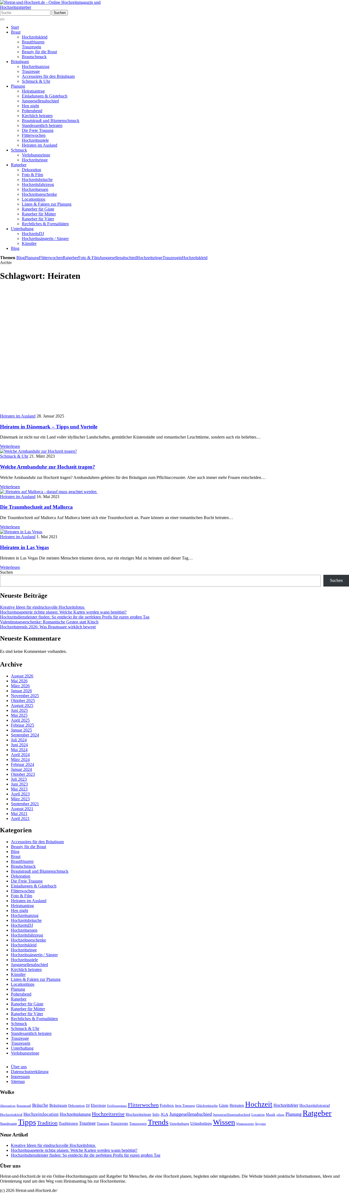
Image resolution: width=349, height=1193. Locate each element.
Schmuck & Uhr (36, 81)
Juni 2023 (19, 784)
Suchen (60, 13)
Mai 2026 (19, 681)
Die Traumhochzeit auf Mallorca (36, 507)
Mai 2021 (19, 813)
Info (156, 1114)
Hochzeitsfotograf (314, 1105)
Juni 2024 (19, 744)
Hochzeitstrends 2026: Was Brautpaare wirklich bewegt (48, 626)
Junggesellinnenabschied (231, 1115)
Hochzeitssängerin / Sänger (45, 238)
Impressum (20, 1076)
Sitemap (18, 1081)
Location (258, 1115)
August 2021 (22, 808)
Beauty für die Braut (39, 51)
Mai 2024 (19, 749)
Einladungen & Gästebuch (44, 96)
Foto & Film (32, 174)
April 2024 (20, 754)
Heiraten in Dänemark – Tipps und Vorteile (48, 427)
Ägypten (260, 1123)
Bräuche (40, 1105)
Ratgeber (18, 164)
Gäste (223, 1105)
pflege (280, 1114)
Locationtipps (33, 199)
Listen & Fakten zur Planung (46, 204)
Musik (270, 1115)
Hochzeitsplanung (75, 1114)
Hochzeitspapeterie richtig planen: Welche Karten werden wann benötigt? (63, 612)
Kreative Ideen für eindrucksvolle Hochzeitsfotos (42, 607)
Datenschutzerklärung (30, 1071)
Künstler (29, 243)
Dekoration (31, 169)
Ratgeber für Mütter (39, 214)
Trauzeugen (138, 1124)
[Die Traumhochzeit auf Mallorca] (49, 491)
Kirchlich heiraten (37, 115)
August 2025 (22, 705)
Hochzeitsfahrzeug (38, 184)
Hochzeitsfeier (285, 1105)
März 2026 (20, 685)
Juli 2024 (19, 740)
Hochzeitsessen (35, 189)
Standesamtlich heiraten (42, 125)
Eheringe (98, 1105)
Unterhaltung (22, 228)
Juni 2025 (19, 710)
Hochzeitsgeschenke (39, 194)
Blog (15, 248)
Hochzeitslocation (41, 1114)
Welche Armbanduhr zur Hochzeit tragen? (47, 467)
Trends (158, 1122)
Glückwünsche (207, 1106)
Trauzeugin (31, 47)
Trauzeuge (31, 71)
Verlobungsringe (36, 155)
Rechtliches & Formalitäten (45, 223)
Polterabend (32, 110)
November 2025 (25, 695)
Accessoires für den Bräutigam (48, 76)
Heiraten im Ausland (39, 145)
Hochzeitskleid (34, 37)
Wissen (224, 1122)
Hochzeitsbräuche (37, 179)
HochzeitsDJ (33, 233)
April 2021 (20, 818)
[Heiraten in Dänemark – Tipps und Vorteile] (98, 411)
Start (15, 27)
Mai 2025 (19, 715)
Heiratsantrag (33, 91)
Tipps (27, 1122)
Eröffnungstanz (117, 1105)
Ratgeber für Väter (38, 219)
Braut (15, 32)
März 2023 (20, 799)
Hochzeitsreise (108, 1114)
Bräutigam (20, 61)
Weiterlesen (10, 446)
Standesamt (8, 1124)
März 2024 (20, 759)
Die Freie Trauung (37, 130)
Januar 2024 (21, 769)
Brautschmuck (34, 56)
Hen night (30, 105)
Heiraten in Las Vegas (24, 547)
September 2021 (25, 803)
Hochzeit (258, 1104)
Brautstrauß (24, 1105)
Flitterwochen (34, 135)
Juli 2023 (19, 779)
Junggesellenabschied (40, 101)
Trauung (103, 1124)
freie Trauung (185, 1106)
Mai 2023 (19, 789)
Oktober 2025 (23, 700)
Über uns (19, 1066)
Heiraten (237, 1105)
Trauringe (87, 1123)
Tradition (47, 1123)
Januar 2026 (21, 690)
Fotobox (167, 1105)
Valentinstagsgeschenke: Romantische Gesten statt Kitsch (49, 622)
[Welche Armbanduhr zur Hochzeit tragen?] (38, 451)
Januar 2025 (21, 730)
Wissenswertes (245, 1123)
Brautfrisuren (33, 42)
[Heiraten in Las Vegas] (21, 531)
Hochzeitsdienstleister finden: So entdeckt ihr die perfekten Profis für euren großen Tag (74, 617)
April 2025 (20, 720)
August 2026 (22, 676)
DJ (88, 1106)
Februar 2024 (22, 764)
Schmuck (19, 150)
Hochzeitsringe (35, 160)
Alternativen (8, 1105)
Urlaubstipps (201, 1123)
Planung (18, 86)
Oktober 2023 (23, 774)
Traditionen (68, 1123)
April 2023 (20, 794)
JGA (164, 1114)
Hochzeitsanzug (35, 66)
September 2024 (25, 735)
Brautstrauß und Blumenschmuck (50, 120)
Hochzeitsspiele (35, 140)
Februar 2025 (22, 725)
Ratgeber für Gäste (38, 209)
